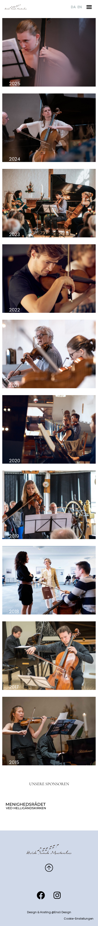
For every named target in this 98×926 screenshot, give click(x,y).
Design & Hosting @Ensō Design (49, 912)
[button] (89, 7)
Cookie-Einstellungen (78, 919)
